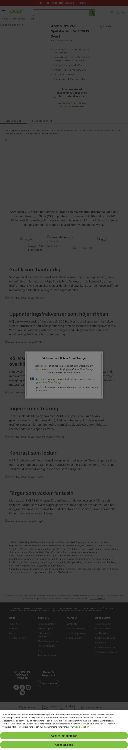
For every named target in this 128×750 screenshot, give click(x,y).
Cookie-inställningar (64, 735)
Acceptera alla (64, 744)
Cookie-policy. (81, 726)
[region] (64, 730)
